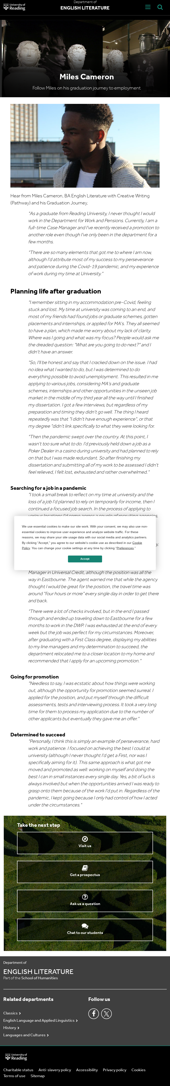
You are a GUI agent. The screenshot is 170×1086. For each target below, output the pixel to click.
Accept (84, 558)
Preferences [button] (125, 548)
